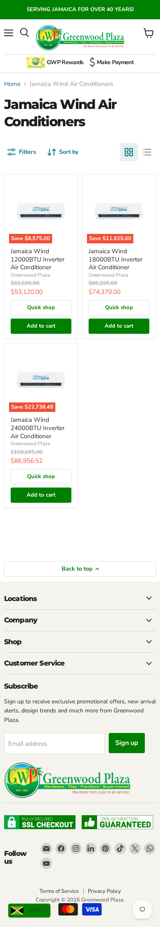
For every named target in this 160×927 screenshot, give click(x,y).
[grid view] (129, 152)
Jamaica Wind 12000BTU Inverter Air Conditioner (37, 259)
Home (12, 84)
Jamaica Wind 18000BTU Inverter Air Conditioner (115, 259)
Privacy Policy (104, 891)
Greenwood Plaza (30, 275)
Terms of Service (59, 891)
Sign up (126, 742)
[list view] (147, 152)
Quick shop (41, 307)
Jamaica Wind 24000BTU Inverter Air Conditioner (37, 428)
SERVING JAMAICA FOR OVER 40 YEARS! (80, 9)
